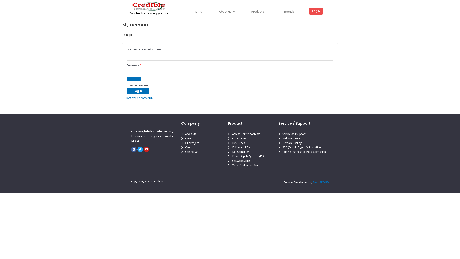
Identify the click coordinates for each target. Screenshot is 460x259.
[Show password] (133, 79)
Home (198, 12)
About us (225, 12)
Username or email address (151, 49)
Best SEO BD (321, 182)
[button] (226, 12)
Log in (138, 91)
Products (257, 12)
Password (139, 65)
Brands (289, 12)
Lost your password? (139, 98)
